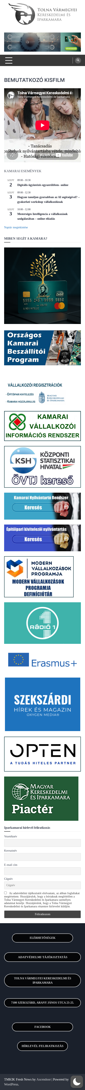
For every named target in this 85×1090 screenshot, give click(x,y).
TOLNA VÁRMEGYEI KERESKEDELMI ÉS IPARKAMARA (42, 980)
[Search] (78, 60)
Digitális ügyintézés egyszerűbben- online (42, 185)
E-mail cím (10, 864)
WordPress (11, 1084)
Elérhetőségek (42, 937)
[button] (77, 1082)
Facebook (42, 1026)
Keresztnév (10, 850)
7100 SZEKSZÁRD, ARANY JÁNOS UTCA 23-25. (42, 1002)
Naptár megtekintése (16, 227)
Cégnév (8, 878)
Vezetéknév (10, 836)
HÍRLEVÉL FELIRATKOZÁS (42, 1046)
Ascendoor (44, 1079)
